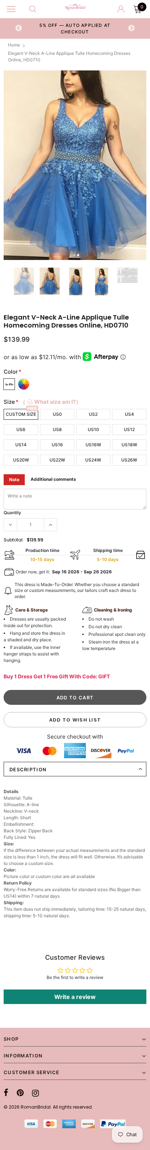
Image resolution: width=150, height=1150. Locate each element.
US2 (93, 414)
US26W (129, 460)
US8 (57, 429)
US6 (20, 429)
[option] (75, 28)
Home (14, 45)
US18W (129, 444)
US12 (129, 429)
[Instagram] (35, 1093)
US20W (21, 460)
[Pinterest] (20, 1093)
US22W (57, 460)
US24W (93, 460)
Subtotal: (14, 540)
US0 (57, 414)
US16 (57, 444)
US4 (129, 414)
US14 (21, 444)
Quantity (12, 512)
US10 (93, 429)
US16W (93, 444)
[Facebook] (6, 1093)
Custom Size (21, 414)
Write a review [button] (75, 996)
